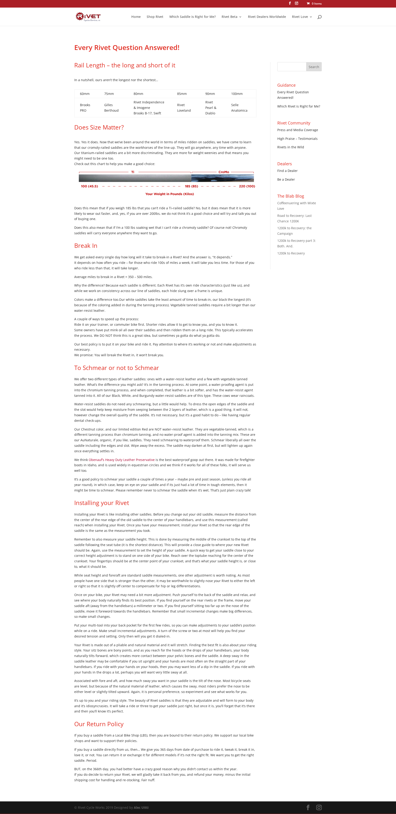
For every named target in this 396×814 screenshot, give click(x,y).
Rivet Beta (229, 17)
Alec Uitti (141, 807)
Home (136, 17)
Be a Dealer (286, 179)
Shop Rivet (155, 17)
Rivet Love (300, 17)
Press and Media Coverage (297, 130)
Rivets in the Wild (290, 147)
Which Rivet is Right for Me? (298, 106)
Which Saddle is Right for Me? (192, 17)
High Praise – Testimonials (297, 138)
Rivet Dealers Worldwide (267, 17)
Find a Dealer (287, 170)
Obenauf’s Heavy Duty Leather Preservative (122, 460)
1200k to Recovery (291, 253)
